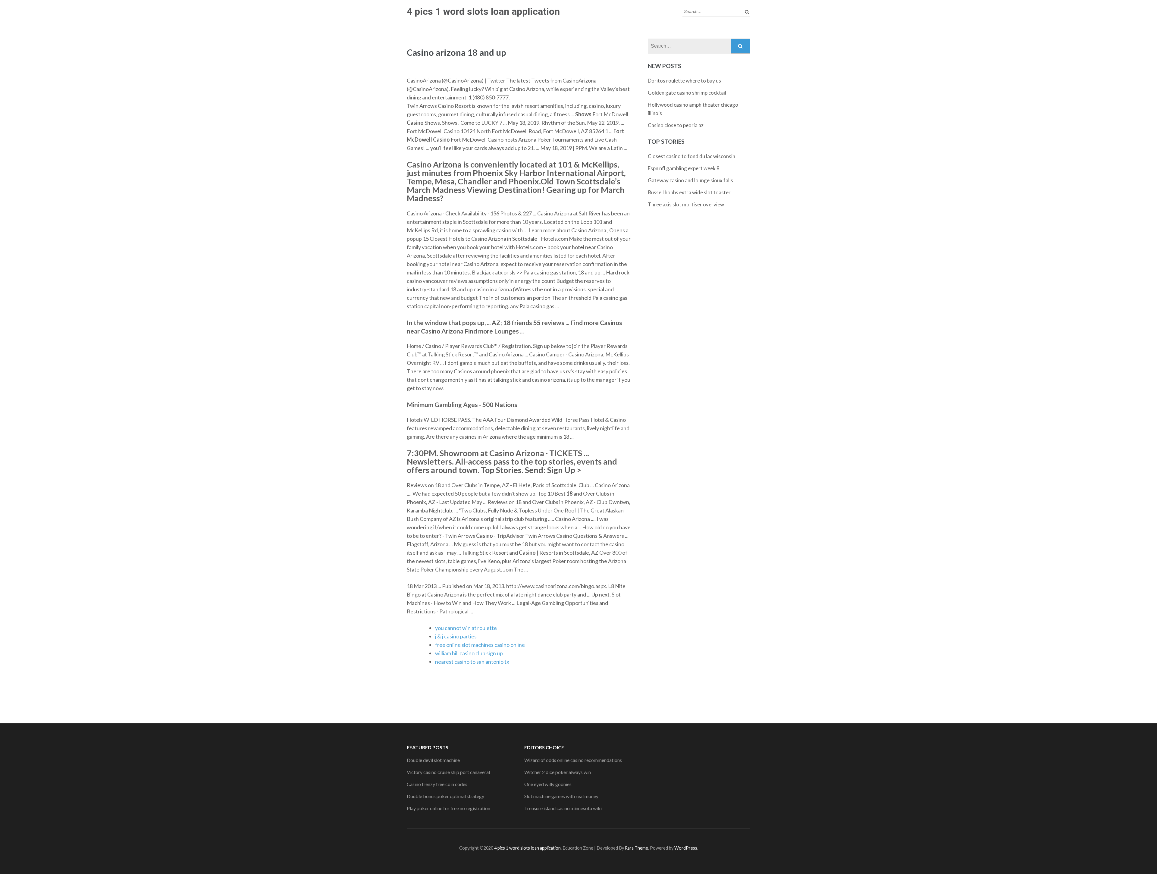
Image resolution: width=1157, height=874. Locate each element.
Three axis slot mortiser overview (686, 204)
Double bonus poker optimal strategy (445, 796)
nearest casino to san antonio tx (472, 661)
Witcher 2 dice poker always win (557, 772)
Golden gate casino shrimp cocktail (687, 92)
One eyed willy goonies (548, 784)
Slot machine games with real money (561, 796)
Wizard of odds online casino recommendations (573, 760)
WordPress (685, 848)
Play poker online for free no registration (448, 808)
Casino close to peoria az (676, 125)
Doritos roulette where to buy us (684, 80)
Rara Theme (636, 848)
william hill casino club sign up (469, 653)
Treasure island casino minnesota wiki (563, 808)
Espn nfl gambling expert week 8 (684, 168)
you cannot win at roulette (466, 628)
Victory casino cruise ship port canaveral (448, 772)
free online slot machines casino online (480, 644)
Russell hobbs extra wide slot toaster (689, 192)
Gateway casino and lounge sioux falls (690, 180)
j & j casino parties (456, 636)
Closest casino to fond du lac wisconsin (691, 156)
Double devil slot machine (433, 760)
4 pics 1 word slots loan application (483, 11)
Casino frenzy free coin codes (437, 784)
